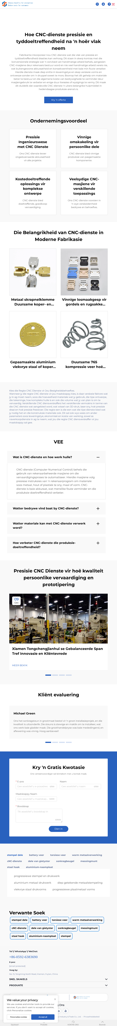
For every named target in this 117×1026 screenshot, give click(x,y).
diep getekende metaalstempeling (80, 882)
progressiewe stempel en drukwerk (37, 876)
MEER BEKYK (19, 665)
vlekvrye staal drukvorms (30, 889)
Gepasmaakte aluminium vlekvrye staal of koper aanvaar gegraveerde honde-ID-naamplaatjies (33, 364)
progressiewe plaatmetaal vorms (74, 889)
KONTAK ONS (73, 1025)
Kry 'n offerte (58, 100)
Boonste (102, 1025)
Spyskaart (15, 1025)
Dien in (59, 828)
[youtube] (103, 4)
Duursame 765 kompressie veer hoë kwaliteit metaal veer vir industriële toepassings (84, 364)
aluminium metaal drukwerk (32, 882)
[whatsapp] (97, 4)
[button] (48, 675)
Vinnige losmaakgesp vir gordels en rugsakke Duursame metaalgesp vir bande (84, 302)
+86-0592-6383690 (23, 957)
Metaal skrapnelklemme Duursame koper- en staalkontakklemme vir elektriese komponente (33, 302)
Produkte (43, 1025)
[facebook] (109, 4)
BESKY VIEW (33, 271)
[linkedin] (58, 1010)
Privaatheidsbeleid (91, 1017)
